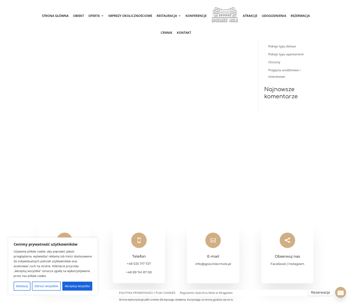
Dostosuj (22, 286)
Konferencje (196, 16)
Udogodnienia (274, 16)
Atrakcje (250, 16)
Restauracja (167, 16)
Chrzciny (274, 62)
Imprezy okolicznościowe (130, 16)
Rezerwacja (300, 16)
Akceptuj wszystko (77, 286)
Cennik (166, 33)
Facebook (278, 264)
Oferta (94, 16)
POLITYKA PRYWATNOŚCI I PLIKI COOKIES (147, 293)
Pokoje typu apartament (286, 54)
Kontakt (184, 33)
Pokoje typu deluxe (282, 46)
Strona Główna (55, 16)
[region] (53, 266)
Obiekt (78, 16)
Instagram (296, 264)
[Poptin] (340, 292)
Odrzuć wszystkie (46, 286)
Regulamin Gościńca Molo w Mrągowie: (206, 293)
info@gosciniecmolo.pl (213, 264)
